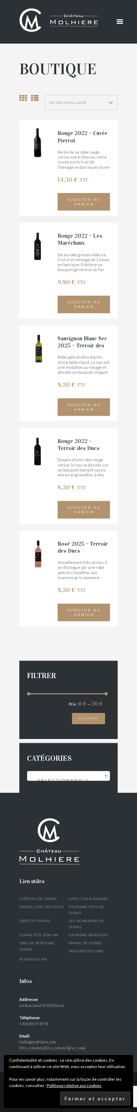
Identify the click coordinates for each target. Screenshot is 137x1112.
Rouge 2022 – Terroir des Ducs (78, 444)
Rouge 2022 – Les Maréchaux (80, 239)
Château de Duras (38, 898)
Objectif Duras (34, 921)
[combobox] (68, 776)
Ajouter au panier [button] (84, 201)
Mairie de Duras (85, 943)
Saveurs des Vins (85, 951)
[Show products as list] (35, 98)
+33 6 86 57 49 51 (33, 1023)
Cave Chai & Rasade (87, 898)
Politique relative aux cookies (74, 1085)
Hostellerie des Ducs (41, 907)
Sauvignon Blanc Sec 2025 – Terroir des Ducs (82, 345)
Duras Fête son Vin (38, 935)
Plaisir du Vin (33, 959)
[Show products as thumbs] (23, 98)
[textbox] (68, 780)
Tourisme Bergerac (88, 935)
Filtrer (88, 718)
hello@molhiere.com (37, 1042)
